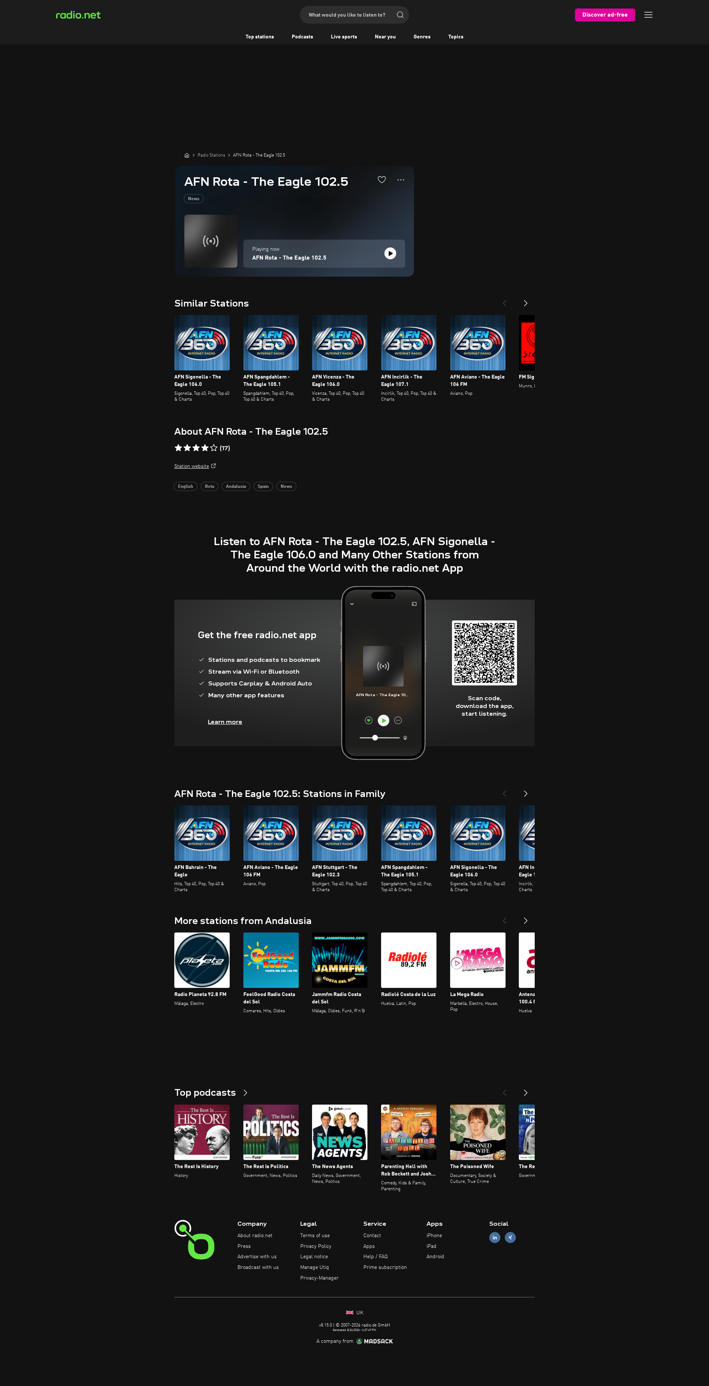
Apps (369, 1246)
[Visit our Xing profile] (510, 1237)
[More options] (401, 179)
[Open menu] (648, 14)
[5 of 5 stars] (213, 448)
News (193, 199)
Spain (263, 487)
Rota (209, 487)
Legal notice (314, 1256)
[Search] (400, 14)
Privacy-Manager (319, 1278)
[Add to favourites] (382, 179)
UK (359, 1312)
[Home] (187, 155)
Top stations (260, 37)
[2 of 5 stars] (187, 448)
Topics (455, 37)
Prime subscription (385, 1267)
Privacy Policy (315, 1246)
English (185, 487)
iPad (431, 1246)
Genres (422, 37)
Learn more (225, 722)
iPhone (434, 1235)
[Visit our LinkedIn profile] (495, 1237)
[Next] (526, 300)
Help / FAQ (375, 1256)
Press (244, 1246)
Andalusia (236, 487)
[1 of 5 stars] (178, 448)
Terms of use (315, 1235)
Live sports (344, 37)
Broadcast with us (258, 1267)
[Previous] (504, 300)
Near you (385, 37)
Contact (372, 1235)
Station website (191, 466)
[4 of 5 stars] (205, 448)
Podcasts (302, 37)
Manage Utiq (314, 1267)
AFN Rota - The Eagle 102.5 (289, 258)
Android (435, 1256)
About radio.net (255, 1235)
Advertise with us (257, 1256)
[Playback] (390, 253)
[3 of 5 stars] (196, 448)
